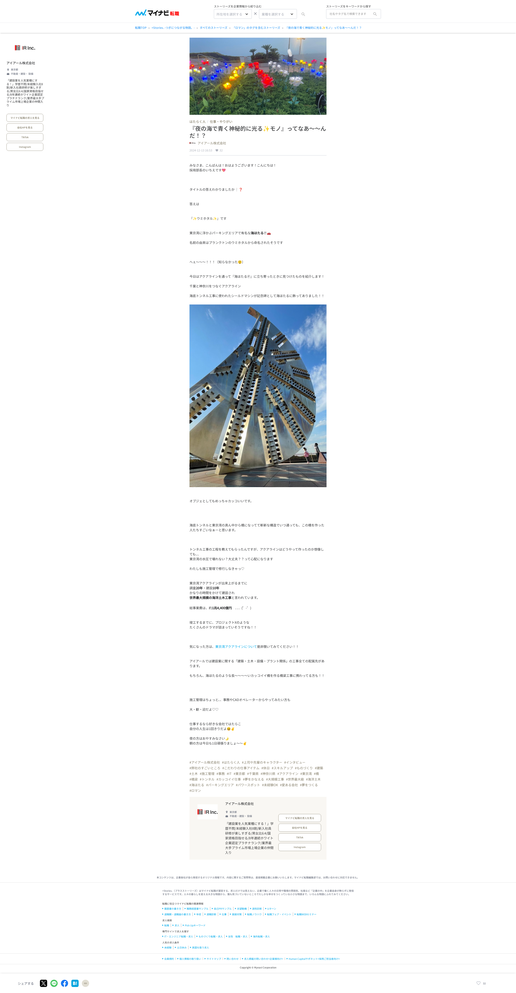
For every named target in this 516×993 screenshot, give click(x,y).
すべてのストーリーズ (213, 28)
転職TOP (141, 28)
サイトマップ (214, 958)
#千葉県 (253, 773)
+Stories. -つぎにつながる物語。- (173, 28)
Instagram (25, 146)
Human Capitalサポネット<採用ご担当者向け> (314, 958)
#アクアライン (287, 773)
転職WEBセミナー (306, 914)
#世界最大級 (295, 779)
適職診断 (211, 914)
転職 (166, 925)
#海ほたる (196, 784)
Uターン (271, 908)
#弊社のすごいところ (204, 767)
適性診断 (257, 908)
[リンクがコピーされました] (85, 983)
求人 (177, 925)
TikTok (25, 137)
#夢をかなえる (253, 779)
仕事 (224, 914)
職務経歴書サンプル (197, 908)
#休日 (265, 767)
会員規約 (169, 958)
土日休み (182, 947)
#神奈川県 (268, 773)
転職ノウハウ (254, 914)
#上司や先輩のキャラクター (262, 762)
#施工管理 (207, 773)
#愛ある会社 (289, 784)
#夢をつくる (309, 784)
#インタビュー (294, 762)
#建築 (319, 767)
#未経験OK (270, 784)
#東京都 (239, 773)
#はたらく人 (231, 762)
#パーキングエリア (220, 784)
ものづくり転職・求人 (211, 936)
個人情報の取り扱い (190, 958)
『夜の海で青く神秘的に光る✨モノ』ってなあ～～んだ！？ (323, 28)
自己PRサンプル (223, 908)
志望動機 (242, 908)
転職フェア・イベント (279, 914)
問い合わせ (233, 958)
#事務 (220, 773)
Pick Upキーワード (195, 925)
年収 (198, 914)
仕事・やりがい (221, 121)
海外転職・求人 (261, 936)
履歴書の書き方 (172, 908)
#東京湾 (306, 773)
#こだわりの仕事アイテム (240, 767)
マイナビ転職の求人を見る (25, 117)
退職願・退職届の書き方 (177, 914)
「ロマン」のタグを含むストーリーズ (256, 28)
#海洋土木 (313, 779)
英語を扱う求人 (200, 947)
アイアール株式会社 (20, 63)
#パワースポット (248, 784)
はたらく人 (197, 121)
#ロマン (195, 790)
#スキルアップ (282, 767)
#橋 (316, 773)
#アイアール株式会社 (204, 762)
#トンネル (207, 779)
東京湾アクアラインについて (236, 646)
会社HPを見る (25, 127)
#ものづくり (304, 767)
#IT (229, 773)
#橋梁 (193, 779)
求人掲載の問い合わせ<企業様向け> (263, 958)
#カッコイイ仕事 (228, 779)
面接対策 (237, 914)
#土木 (193, 773)
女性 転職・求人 (238, 936)
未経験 (168, 947)
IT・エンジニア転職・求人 (178, 936)
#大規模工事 (275, 779)
